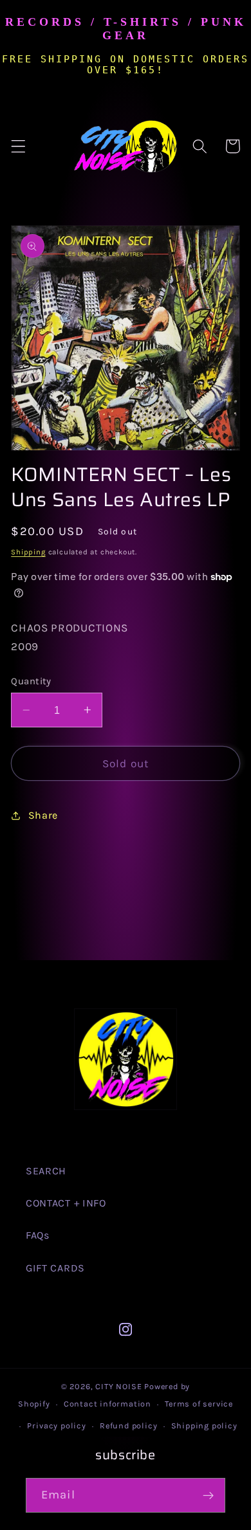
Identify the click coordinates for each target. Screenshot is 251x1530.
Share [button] (43, 815)
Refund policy (128, 1425)
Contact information (107, 1403)
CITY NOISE (119, 1386)
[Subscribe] (208, 1495)
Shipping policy (204, 1425)
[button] (18, 146)
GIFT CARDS (55, 1268)
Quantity (31, 681)
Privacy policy (56, 1425)
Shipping (28, 551)
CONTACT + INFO (66, 1203)
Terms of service (199, 1403)
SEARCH (46, 1171)
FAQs (38, 1235)
